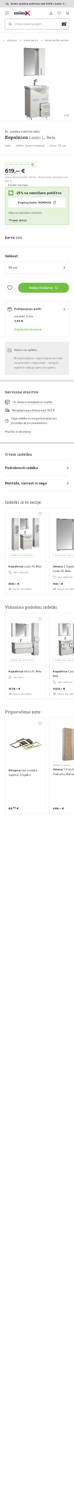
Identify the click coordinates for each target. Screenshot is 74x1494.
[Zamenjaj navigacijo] (7, 13)
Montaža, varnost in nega (26, 483)
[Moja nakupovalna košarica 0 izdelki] (67, 13)
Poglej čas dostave (28, 329)
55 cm (12, 267)
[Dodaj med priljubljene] (10, 288)
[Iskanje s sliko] (64, 24)
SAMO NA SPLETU (18, 164)
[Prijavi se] (51, 13)
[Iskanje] (10, 24)
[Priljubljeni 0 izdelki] (59, 13)
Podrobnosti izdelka (21, 468)
